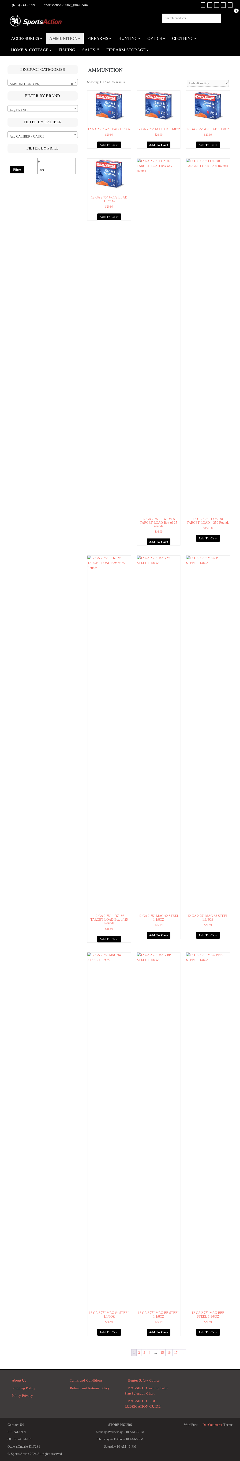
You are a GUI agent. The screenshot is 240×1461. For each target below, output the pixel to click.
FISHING (67, 50)
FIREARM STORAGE (126, 50)
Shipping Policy (23, 1388)
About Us (19, 1380)
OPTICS (154, 38)
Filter (17, 170)
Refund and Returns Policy (90, 1388)
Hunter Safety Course (144, 1380)
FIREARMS (97, 38)
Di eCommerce (212, 1425)
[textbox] (43, 110)
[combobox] (43, 82)
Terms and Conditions (86, 1380)
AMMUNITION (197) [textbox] (41, 84)
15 (162, 1352)
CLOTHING (183, 38)
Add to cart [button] (109, 145)
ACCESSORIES (25, 38)
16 (169, 1352)
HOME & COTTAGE (30, 50)
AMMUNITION (63, 38)
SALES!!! (90, 50)
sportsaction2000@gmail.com (66, 5)
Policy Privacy (22, 1395)
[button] (128, 94)
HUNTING (128, 38)
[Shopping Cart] (231, 16)
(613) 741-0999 (23, 5)
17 (175, 1352)
